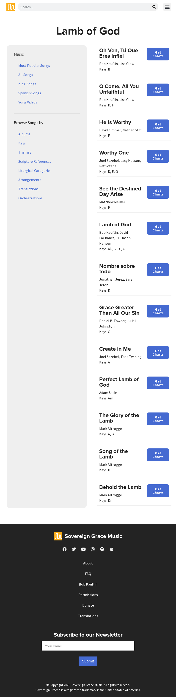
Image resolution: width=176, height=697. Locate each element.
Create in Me (115, 349)
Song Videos (27, 102)
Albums (24, 134)
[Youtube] (83, 549)
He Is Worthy (115, 122)
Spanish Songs (29, 93)
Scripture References (34, 161)
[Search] (154, 7)
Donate (88, 605)
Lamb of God (115, 224)
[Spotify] (102, 549)
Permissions (88, 594)
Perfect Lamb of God (119, 382)
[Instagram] (93, 549)
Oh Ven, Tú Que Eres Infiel (118, 53)
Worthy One (114, 153)
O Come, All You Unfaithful (119, 89)
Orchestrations (30, 198)
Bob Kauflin (88, 584)
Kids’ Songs (27, 83)
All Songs (25, 74)
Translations (28, 189)
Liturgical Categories (34, 170)
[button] (167, 7)
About (88, 563)
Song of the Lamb (113, 454)
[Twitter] (74, 549)
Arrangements (29, 179)
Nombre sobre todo (117, 268)
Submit (88, 661)
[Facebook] (64, 549)
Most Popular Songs (34, 65)
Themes (24, 152)
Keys (22, 143)
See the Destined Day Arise (120, 191)
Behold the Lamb (120, 487)
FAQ (88, 573)
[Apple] (111, 549)
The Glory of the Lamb (119, 418)
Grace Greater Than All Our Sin (119, 310)
